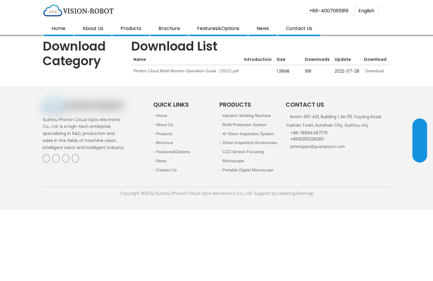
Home (58, 28)
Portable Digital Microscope (247, 170)
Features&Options (218, 28)
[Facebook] (46, 158)
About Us (92, 28)
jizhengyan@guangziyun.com (317, 146)
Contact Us (299, 28)
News (263, 28)
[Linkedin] (56, 158)
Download (374, 70)
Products (130, 28)
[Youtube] (75, 158)
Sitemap (305, 193)
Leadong (286, 193)
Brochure (169, 28)
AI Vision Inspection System (248, 133)
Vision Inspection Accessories (249, 142)
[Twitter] (65, 158)
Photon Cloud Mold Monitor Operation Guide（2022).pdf (186, 70)
